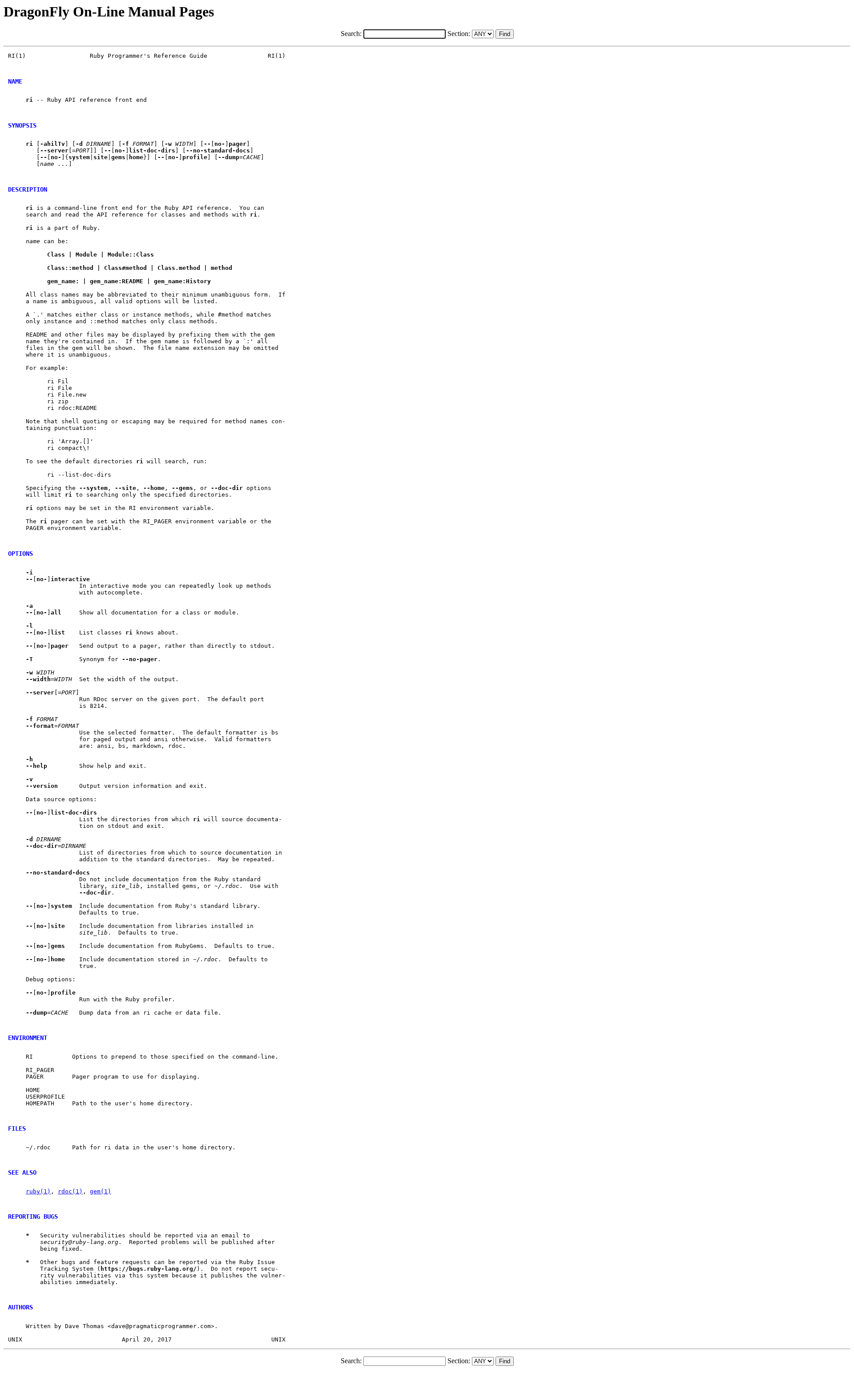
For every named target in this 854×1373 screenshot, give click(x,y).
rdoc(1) (70, 1191)
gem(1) (100, 1191)
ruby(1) (38, 1191)
